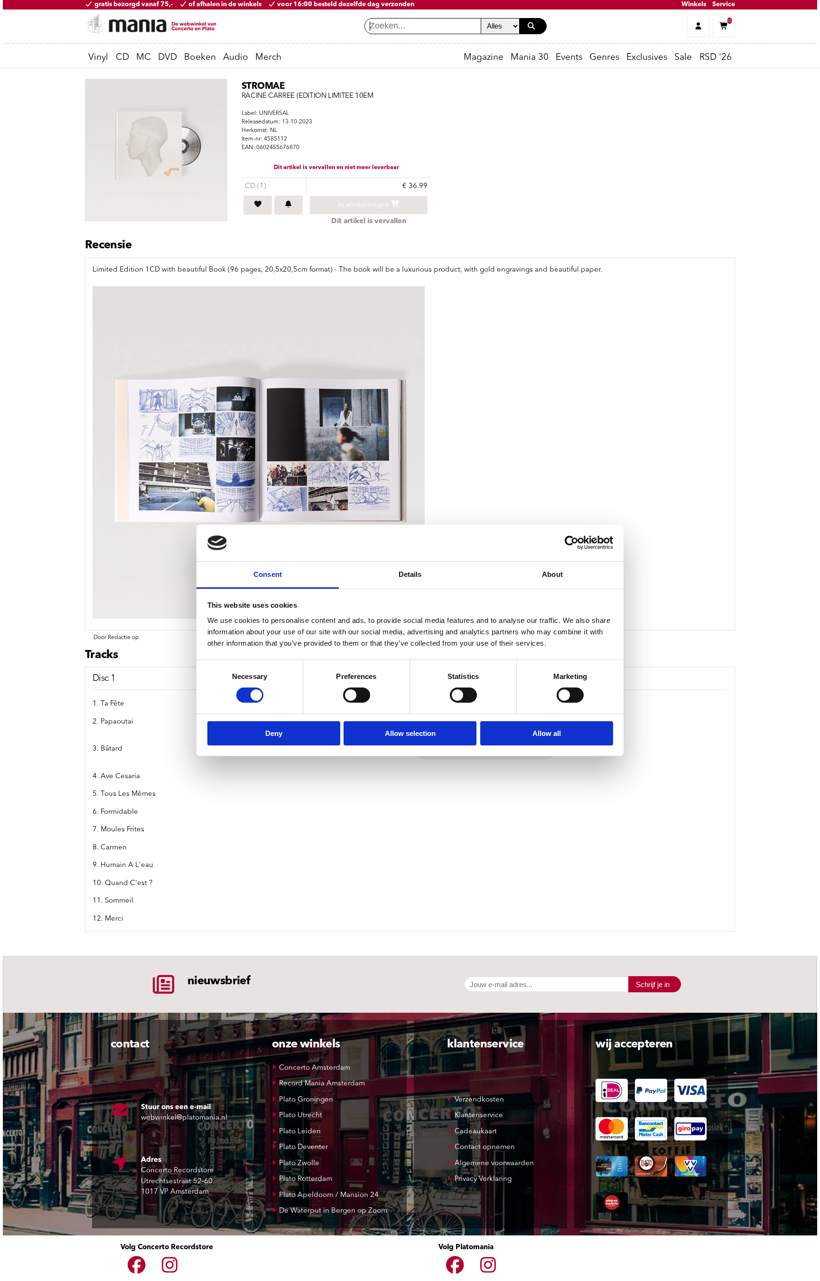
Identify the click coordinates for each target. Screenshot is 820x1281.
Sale (683, 57)
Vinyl (98, 57)
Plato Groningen (306, 1099)
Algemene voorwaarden (494, 1163)
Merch (268, 57)
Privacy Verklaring (483, 1179)
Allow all (546, 733)
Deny (273, 733)
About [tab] (552, 574)
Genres (604, 57)
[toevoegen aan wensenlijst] (257, 205)
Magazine (483, 57)
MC (143, 57)
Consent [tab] (267, 574)
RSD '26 (715, 57)
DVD (167, 57)
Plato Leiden (300, 1131)
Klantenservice (479, 1115)
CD (122, 57)
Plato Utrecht (300, 1115)
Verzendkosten (479, 1099)
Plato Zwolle (299, 1163)
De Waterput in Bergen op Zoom (333, 1211)
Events (569, 57)
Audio (235, 57)
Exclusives (646, 57)
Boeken (200, 57)
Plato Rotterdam (305, 1179)
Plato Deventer (303, 1147)
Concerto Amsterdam (314, 1068)
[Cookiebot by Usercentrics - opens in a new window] (571, 543)
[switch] (356, 695)
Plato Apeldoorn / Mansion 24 (329, 1195)
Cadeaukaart (476, 1131)
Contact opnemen (485, 1147)
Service (723, 4)
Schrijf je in (653, 984)
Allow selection (410, 733)
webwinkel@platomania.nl (184, 1117)
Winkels (693, 4)
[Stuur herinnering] (288, 205)
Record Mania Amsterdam (322, 1083)
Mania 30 (530, 57)
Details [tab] (410, 574)
